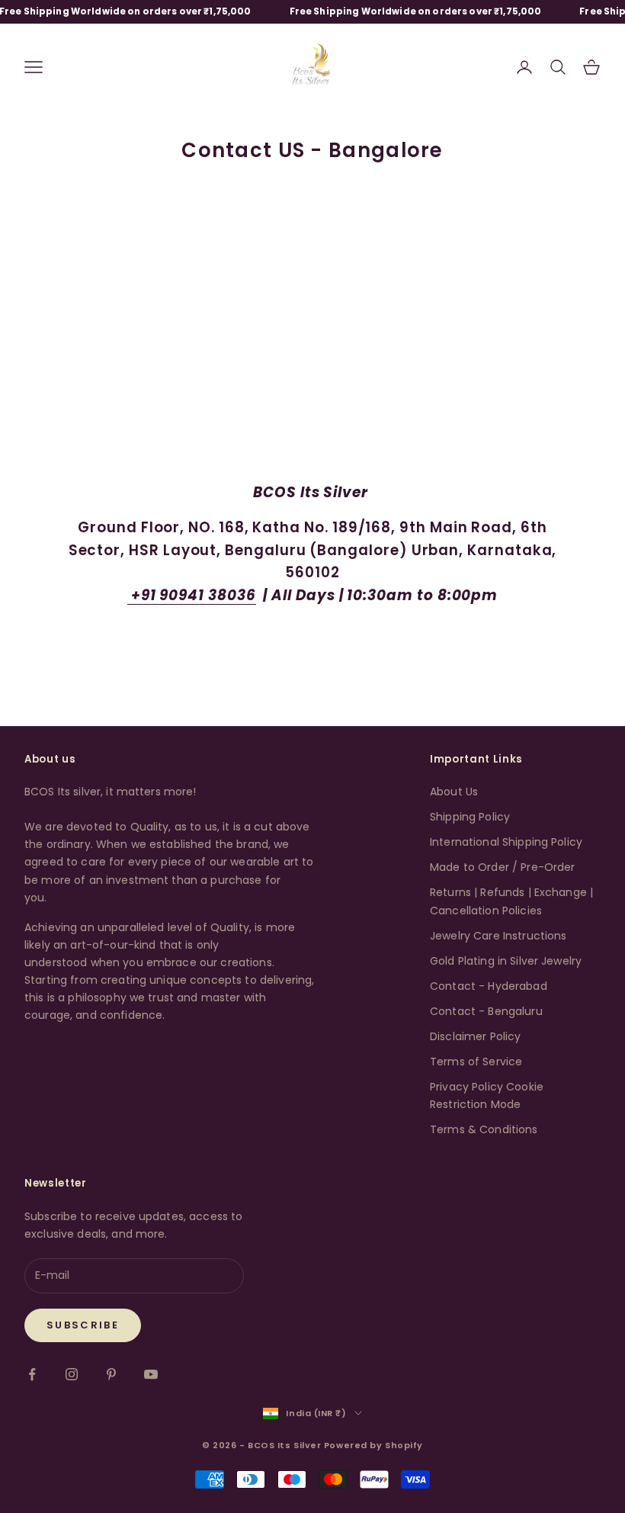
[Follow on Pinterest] (111, 1374)
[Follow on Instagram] (71, 1374)
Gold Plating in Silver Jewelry (506, 961)
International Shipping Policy (506, 842)
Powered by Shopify (373, 1445)
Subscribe (82, 1325)
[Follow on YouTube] (151, 1374)
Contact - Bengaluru (486, 1011)
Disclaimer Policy (475, 1036)
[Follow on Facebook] (32, 1374)
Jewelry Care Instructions (498, 935)
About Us (454, 791)
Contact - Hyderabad (488, 986)
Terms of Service (476, 1061)
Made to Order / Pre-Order (502, 867)
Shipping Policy (470, 816)
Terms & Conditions (484, 1129)
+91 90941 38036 (191, 595)
